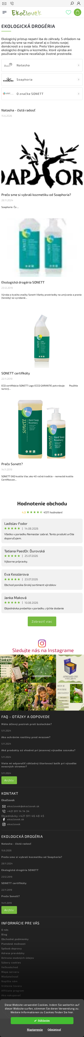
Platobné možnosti (13, 943)
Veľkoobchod (9, 967)
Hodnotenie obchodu (42, 503)
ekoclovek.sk (15, 819)
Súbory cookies (11, 962)
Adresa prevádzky (13, 953)
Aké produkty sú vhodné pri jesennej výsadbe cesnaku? (38, 750)
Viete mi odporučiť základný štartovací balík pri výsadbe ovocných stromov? (39, 765)
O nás (4, 929)
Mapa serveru (10, 971)
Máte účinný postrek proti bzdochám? (26, 724)
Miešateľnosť (9, 976)
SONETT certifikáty (15, 373)
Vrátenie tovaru (11, 985)
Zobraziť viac (42, 621)
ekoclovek (14, 824)
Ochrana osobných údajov (17, 957)
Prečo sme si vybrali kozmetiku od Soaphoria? (36, 194)
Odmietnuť (54, 1029)
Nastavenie (35, 1030)
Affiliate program (12, 990)
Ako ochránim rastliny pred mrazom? (26, 737)
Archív (9, 780)
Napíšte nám (9, 981)
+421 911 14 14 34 (18, 811)
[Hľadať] (72, 4)
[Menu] (4, 11)
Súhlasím (44, 1020)
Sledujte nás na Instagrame (43, 650)
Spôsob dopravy (11, 948)
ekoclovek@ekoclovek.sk (23, 806)
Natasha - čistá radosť (18, 110)
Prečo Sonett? (12, 464)
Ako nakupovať (11, 995)
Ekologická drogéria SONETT (23, 282)
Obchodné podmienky (15, 939)
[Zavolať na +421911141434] (12, 3)
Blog (4, 934)
